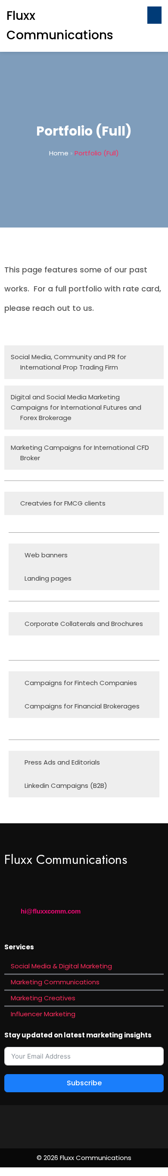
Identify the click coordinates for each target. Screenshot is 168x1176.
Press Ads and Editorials (62, 762)
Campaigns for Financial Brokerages (82, 706)
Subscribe (84, 1083)
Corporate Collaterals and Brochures (84, 623)
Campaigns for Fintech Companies (81, 682)
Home (58, 153)
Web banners (46, 555)
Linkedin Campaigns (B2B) (66, 785)
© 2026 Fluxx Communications (84, 1157)
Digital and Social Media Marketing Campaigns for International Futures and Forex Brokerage (76, 407)
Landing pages (48, 578)
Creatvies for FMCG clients (63, 503)
